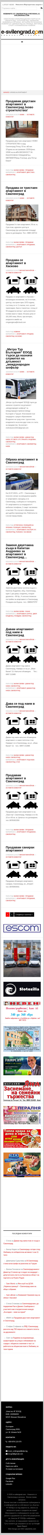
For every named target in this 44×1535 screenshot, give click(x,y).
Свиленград (10, 175)
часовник (27, 532)
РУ (35, 530)
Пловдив (17, 616)
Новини (17, 332)
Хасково (18, 336)
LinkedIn (9, 1484)
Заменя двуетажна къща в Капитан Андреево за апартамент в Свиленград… (19, 551)
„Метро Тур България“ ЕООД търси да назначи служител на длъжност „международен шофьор (19, 358)
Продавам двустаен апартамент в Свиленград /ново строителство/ (21, 105)
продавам (31, 244)
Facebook (9, 1481)
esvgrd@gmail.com (15, 1454)
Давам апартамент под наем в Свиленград (20, 632)
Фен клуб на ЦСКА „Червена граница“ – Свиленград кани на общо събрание (19, 1286)
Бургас (29, 614)
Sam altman (10, 1295)
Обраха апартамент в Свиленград (22, 461)
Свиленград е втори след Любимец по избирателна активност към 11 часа (21, 1252)
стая (18, 762)
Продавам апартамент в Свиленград (16, 778)
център (19, 247)
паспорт (30, 530)
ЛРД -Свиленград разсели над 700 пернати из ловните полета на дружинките (21, 1329)
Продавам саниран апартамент (20, 849)
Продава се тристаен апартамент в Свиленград (21, 191)
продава (30, 334)
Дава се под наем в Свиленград (20, 705)
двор (35, 614)
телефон (19, 532)
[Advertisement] (22, 67)
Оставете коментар (13, 273)
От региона (18, 525)
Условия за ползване (14, 1469)
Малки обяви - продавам (23, 170)
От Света (14, 439)
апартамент (21, 172)
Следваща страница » (24, 914)
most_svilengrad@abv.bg (17, 1451)
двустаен (30, 172)
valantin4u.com (30, 1529)
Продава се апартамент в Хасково (16, 263)
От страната (23, 439)
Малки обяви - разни (22, 611)
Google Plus (10, 1478)
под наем (30, 760)
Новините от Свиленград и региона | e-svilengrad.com (21, 14)
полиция (17, 527)
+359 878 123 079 (14, 1442)
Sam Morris (10, 1284)
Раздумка (32, 439)
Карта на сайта (12, 1466)
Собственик (10, 1463)
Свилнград (10, 336)
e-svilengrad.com (19, 1494)
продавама (31, 832)
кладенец (9, 616)
